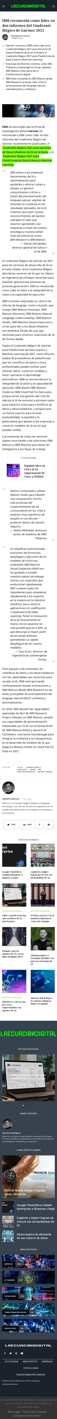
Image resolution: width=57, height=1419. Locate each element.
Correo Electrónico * (20, 700)
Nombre (14, 712)
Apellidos (14, 723)
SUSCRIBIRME (20, 755)
